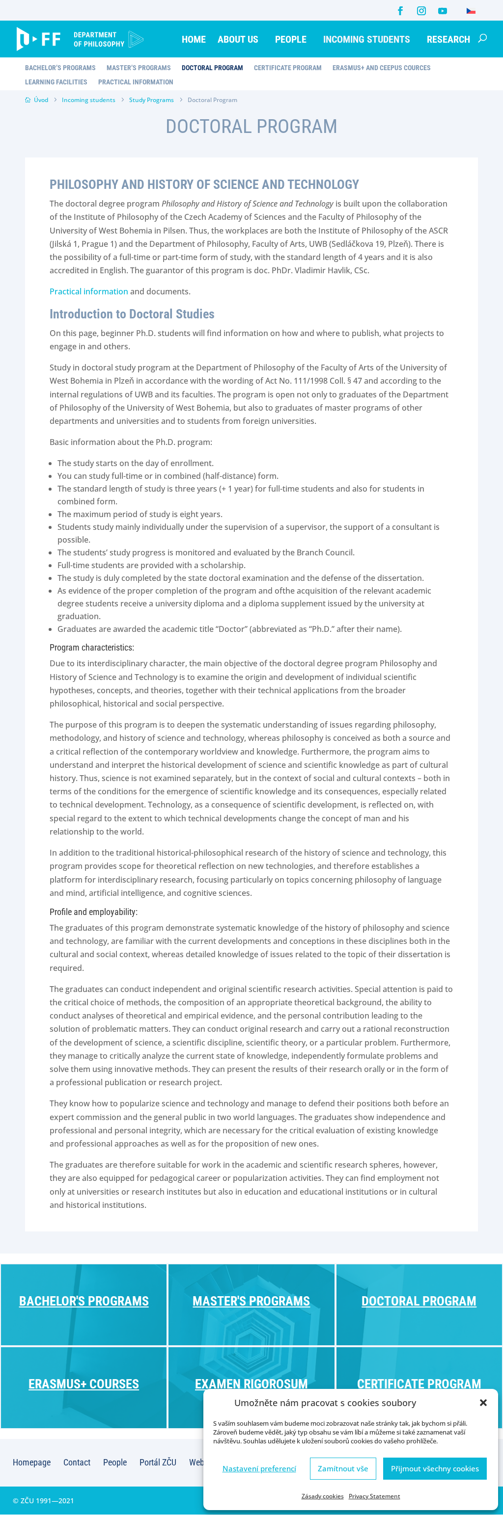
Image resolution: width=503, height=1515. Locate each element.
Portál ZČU (158, 1462)
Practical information (89, 291)
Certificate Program (288, 68)
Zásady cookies (323, 1496)
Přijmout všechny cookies (435, 1468)
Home (194, 39)
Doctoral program (419, 1301)
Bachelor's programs (84, 1301)
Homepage (32, 1462)
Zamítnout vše (343, 1468)
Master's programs (251, 1301)
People (291, 39)
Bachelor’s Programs (60, 68)
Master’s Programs (139, 68)
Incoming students (366, 39)
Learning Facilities (56, 82)
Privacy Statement (374, 1496)
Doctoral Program (212, 68)
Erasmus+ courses (83, 1384)
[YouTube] (442, 10)
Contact (76, 1462)
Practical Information (135, 82)
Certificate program (419, 1384)
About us (238, 39)
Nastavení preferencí (259, 1468)
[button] (483, 1403)
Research (448, 39)
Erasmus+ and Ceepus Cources (382, 68)
